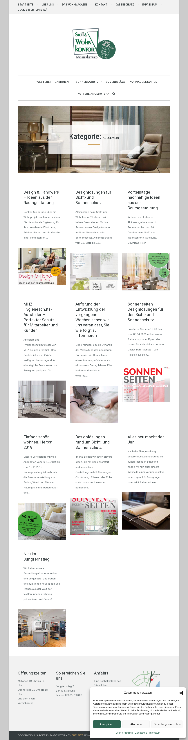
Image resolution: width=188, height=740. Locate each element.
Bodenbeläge (116, 81)
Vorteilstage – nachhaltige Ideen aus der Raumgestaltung (144, 200)
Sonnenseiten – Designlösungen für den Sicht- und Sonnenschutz (145, 312)
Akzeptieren (107, 724)
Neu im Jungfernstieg (37, 556)
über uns (48, 4)
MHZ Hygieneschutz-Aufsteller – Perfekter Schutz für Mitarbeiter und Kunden (41, 317)
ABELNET (77, 735)
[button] (180, 692)
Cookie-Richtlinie (124, 733)
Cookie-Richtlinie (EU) (32, 9)
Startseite (25, 4)
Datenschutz (141, 733)
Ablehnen (136, 724)
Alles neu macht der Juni (146, 440)
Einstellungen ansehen (166, 724)
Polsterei (43, 81)
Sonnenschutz (87, 81)
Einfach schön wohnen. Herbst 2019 (38, 442)
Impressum (154, 733)
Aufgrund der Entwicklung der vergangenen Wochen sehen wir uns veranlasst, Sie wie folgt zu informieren (92, 320)
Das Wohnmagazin (74, 4)
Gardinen (62, 81)
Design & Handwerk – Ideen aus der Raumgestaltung (41, 197)
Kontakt (101, 4)
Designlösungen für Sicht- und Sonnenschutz (93, 197)
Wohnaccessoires (143, 81)
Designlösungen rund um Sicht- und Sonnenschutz (92, 442)
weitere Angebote (91, 93)
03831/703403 (73, 695)
